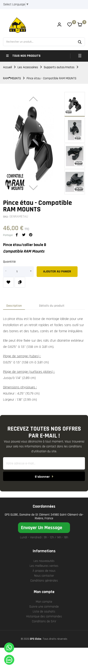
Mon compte (44, 602)
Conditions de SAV (44, 621)
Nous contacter (44, 576)
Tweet (24, 235)
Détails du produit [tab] (51, 306)
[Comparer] (20, 282)
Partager (17, 235)
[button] (44, 527)
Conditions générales (44, 580)
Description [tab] (14, 306)
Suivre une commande (44, 606)
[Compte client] (59, 25)
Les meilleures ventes (44, 566)
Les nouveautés (44, 561)
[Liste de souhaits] (8, 282)
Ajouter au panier (57, 271)
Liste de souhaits (44, 611)
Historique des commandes (44, 616)
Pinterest (31, 235)
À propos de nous (44, 571)
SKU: (5, 217)
